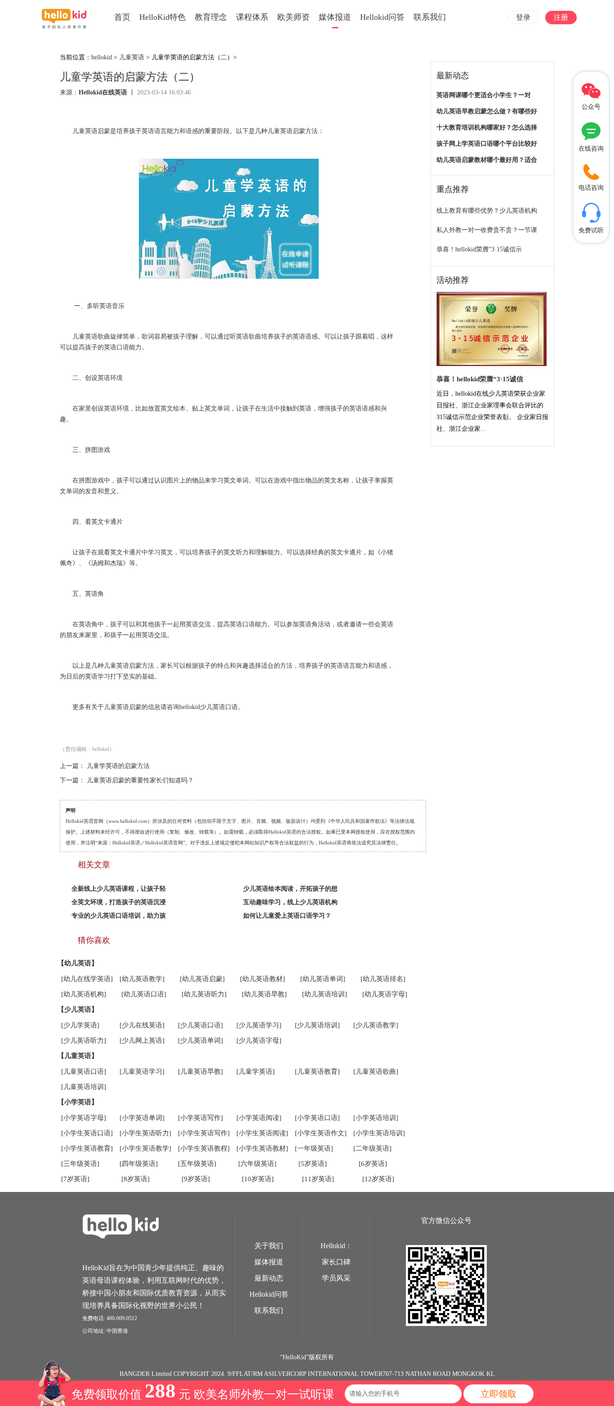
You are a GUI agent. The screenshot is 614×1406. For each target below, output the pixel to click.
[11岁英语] (318, 1179)
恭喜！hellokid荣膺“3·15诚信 (479, 379)
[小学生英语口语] (87, 1133)
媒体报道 (335, 17)
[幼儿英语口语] (143, 994)
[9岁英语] (196, 1179)
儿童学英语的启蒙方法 (118, 766)
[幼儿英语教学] (142, 978)
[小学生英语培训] (379, 1133)
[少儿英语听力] (83, 1040)
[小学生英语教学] (145, 1148)
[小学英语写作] (200, 1117)
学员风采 (336, 1278)
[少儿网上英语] (142, 1040)
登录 (523, 17)
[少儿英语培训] (317, 1025)
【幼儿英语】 (78, 963)
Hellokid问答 (382, 17)
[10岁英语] (258, 1179)
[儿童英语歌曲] (375, 1071)
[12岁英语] (378, 1179)
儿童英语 (131, 57)
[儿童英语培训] (83, 1086)
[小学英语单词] (142, 1117)
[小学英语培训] (375, 1117)
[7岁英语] (75, 1179)
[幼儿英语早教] (264, 994)
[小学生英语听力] (145, 1133)
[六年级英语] (257, 1163)
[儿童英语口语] (83, 1071)
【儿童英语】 (78, 1055)
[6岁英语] (373, 1163)
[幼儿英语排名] (382, 978)
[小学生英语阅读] (262, 1133)
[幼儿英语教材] (262, 978)
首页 (122, 17)
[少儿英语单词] (200, 1040)
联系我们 (430, 17)
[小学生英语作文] (321, 1133)
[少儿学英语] (80, 1025)
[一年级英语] (314, 1148)
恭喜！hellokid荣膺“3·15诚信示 (479, 249)
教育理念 (211, 17)
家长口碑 (336, 1262)
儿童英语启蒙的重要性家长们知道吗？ (140, 780)
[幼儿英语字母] (384, 994)
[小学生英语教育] (87, 1148)
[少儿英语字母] (258, 1040)
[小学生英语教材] (262, 1148)
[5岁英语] (312, 1163)
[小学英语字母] (83, 1117)
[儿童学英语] (255, 1071)
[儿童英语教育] (317, 1071)
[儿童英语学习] (142, 1071)
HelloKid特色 (162, 17)
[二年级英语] (372, 1148)
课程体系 (252, 17)
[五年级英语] (197, 1163)
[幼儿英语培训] (324, 994)
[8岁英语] (135, 1179)
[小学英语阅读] (258, 1117)
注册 (561, 17)
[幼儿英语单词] (322, 978)
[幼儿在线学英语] (87, 978)
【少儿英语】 (78, 1009)
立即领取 (498, 1394)
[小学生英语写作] (204, 1133)
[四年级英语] (139, 1163)
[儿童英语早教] (200, 1071)
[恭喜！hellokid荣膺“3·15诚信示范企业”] (491, 329)
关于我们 (268, 1246)
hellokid (101, 57)
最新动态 (268, 1278)
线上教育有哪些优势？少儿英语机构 (486, 210)
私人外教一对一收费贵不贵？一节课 (486, 230)
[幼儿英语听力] (204, 994)
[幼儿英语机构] (83, 994)
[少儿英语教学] (375, 1025)
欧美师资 (293, 17)
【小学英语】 (78, 1102)
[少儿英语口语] (200, 1025)
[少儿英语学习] (258, 1025)
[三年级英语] (80, 1163)
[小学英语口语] (317, 1117)
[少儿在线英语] (142, 1025)
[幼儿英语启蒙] (202, 978)
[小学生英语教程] (204, 1148)
